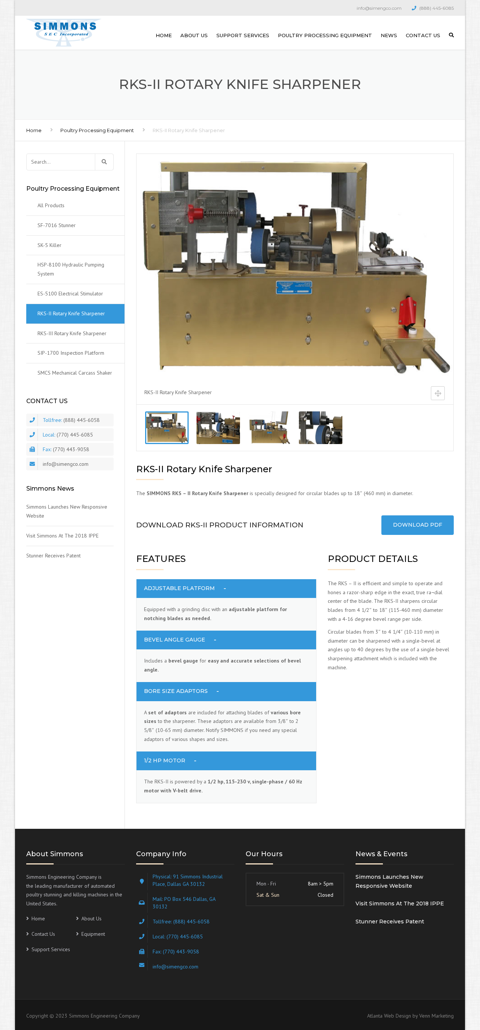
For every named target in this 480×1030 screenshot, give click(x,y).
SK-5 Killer (50, 245)
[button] (226, 588)
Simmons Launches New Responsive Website (66, 511)
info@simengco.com (379, 8)
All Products (51, 205)
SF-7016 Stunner (57, 225)
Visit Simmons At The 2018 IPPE (62, 535)
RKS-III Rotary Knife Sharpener (72, 333)
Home (164, 35)
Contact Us (423, 35)
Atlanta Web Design (389, 1015)
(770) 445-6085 (75, 434)
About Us (194, 35)
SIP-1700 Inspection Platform (71, 352)
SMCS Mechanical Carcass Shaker (75, 372)
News (389, 35)
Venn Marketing (436, 1015)
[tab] (226, 588)
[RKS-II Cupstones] (320, 427)
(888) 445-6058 (81, 420)
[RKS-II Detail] (218, 427)
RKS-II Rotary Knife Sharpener (71, 313)
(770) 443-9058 (71, 449)
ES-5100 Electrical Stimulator (70, 293)
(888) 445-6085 (436, 8)
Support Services (242, 35)
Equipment (93, 934)
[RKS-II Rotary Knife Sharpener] (167, 427)
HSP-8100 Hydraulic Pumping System (71, 269)
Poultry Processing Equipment (325, 35)
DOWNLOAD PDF (417, 524)
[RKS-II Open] (269, 427)
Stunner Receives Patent (53, 555)
